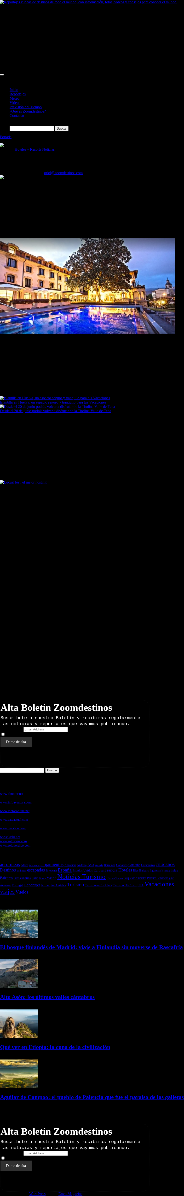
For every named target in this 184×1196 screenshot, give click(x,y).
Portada (6, 137)
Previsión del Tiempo (26, 107)
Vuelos (22, 891)
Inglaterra (155, 870)
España (65, 869)
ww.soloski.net (10, 837)
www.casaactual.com (14, 819)
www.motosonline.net (14, 811)
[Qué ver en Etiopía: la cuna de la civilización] (19, 1037)
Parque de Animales (135, 878)
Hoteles (125, 869)
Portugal (17, 885)
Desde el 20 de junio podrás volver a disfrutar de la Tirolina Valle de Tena (55, 411)
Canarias (121, 865)
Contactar (17, 116)
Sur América (58, 885)
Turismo (75, 885)
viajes (7, 891)
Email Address (11, 729)
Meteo (14, 98)
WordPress (37, 1194)
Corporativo (148, 865)
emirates (21, 870)
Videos (15, 103)
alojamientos (51, 864)
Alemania (34, 865)
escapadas (36, 869)
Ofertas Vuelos (115, 878)
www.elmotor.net (11, 794)
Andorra (81, 865)
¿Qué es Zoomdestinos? (28, 111)
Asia (90, 865)
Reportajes (18, 94)
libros (42, 878)
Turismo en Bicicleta (98, 885)
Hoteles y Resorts (28, 149)
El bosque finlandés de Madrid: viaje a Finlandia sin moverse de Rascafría (91, 947)
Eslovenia (51, 870)
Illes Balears (141, 870)
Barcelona (109, 865)
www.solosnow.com (13, 841)
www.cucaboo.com (13, 828)
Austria (99, 865)
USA (141, 885)
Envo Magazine (70, 1194)
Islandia (165, 870)
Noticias (48, 149)
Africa (24, 865)
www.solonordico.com (15, 845)
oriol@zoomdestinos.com (63, 173)
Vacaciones (159, 884)
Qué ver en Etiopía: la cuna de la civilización (55, 1047)
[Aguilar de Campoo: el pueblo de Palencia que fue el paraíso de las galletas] (19, 1087)
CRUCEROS (165, 865)
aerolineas (10, 864)
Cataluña (134, 865)
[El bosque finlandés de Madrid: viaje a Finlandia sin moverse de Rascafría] (19, 937)
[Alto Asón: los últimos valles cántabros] (19, 987)
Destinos (8, 869)
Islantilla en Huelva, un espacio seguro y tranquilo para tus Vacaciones (53, 402)
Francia (110, 870)
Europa (99, 870)
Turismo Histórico (125, 885)
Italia (35, 878)
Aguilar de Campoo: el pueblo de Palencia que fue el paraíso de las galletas (92, 1097)
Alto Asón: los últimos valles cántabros (47, 997)
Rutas (45, 885)
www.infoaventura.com (16, 802)
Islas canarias (22, 878)
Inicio (14, 90)
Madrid (51, 878)
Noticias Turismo (81, 876)
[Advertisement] (92, 37)
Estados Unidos (83, 870)
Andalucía (70, 865)
